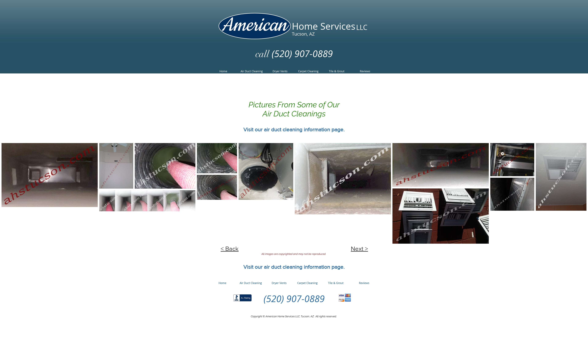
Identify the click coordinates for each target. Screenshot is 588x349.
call (262, 54)
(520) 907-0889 (301, 53)
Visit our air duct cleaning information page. (294, 129)
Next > (359, 248)
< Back (230, 248)
